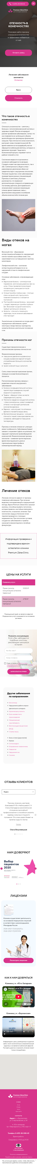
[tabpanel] (18, 820)
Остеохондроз (14, 744)
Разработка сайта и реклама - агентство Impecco (18, 1157)
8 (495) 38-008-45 (19, 4)
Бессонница (13, 703)
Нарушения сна (14, 752)
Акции (18, 1109)
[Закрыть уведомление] (36, 1160)
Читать (18, 824)
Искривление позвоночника (18, 746)
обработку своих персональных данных (17, 664)
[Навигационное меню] (33, 3)
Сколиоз (12, 755)
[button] (18, 53)
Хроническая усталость (17, 711)
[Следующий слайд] (35, 815)
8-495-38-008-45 (22, 1133)
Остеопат (18, 80)
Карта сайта (18, 1111)
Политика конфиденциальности (18, 1154)
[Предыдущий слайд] (1, 815)
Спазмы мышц (13, 732)
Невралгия (12, 749)
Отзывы (18, 1107)
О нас (18, 1105)
